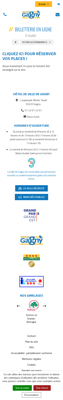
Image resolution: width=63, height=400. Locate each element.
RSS (31, 347)
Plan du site (31, 342)
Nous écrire (33, 117)
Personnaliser (31, 395)
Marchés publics (33, 197)
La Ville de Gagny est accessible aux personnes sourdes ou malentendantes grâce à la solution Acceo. (31, 175)
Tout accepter (22, 387)
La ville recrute (33, 188)
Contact (31, 336)
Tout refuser (42, 387)
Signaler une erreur (31, 370)
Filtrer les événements (35, 42)
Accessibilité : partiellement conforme (31, 353)
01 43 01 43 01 (33, 110)
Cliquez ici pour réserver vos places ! (29, 56)
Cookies (31, 365)
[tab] (15, 42)
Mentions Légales (31, 359)
